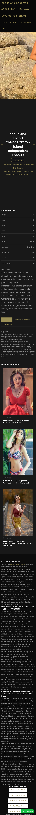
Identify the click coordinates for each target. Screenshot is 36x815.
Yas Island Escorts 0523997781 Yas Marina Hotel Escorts (19, 166)
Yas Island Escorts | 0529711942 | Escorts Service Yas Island (15, 9)
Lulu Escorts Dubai (18, 795)
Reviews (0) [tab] (7, 324)
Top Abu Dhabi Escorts (18, 806)
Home (5, 22)
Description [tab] (7, 320)
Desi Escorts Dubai (18, 790)
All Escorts (13, 22)
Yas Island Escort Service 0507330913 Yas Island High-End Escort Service (18, 173)
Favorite (17, 160)
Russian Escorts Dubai (18, 811)
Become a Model (25, 22)
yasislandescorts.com (17, 564)
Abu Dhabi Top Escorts (18, 800)
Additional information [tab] (22, 320)
